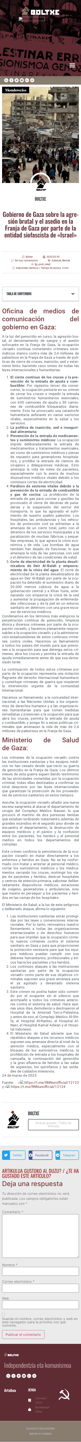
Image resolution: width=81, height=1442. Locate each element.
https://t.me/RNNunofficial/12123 (51, 1082)
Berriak (66, 260)
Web (5, 1298)
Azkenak (56, 260)
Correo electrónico (18, 1281)
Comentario (12, 1211)
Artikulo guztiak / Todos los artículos (53, 1124)
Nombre (9, 1265)
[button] (72, 65)
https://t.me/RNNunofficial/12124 (38, 1087)
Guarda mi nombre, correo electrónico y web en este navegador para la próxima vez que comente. (40, 1322)
